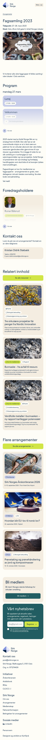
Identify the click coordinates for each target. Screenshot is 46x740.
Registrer (30, 624)
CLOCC (6, 689)
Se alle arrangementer (22, 446)
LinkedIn (8, 724)
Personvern (7, 730)
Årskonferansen (9, 678)
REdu (5, 685)
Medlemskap (8, 706)
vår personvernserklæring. (21, 631)
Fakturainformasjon (10, 710)
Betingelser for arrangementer (15, 714)
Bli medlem (21, 596)
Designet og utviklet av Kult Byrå (16, 736)
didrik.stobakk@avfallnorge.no (18, 256)
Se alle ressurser (22, 278)
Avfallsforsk (7, 681)
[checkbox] (8, 629)
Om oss (6, 699)
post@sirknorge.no (11, 660)
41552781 (13, 254)
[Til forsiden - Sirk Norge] (9, 5)
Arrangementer (9, 703)
